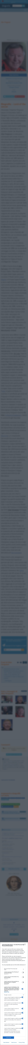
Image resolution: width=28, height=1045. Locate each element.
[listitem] (14, 969)
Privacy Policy (22, 1042)
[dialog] (14, 993)
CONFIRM (8, 1037)
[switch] (23, 972)
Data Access (14, 1042)
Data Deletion (6, 1042)
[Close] (25, 945)
